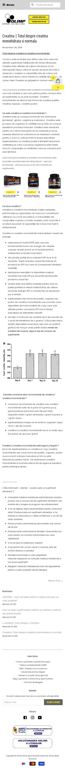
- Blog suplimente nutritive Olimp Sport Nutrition (32, 678)
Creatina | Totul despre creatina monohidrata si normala (31, 632)
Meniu (10, 5)
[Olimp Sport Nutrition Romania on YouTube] (40, 718)
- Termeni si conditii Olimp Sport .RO (32, 675)
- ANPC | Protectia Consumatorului (32, 668)
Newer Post (54, 580)
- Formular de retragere (32, 682)
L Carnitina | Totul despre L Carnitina (20, 622)
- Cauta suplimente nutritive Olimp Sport (32, 661)
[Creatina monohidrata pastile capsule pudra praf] (32, 196)
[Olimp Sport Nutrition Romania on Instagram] (32, 718)
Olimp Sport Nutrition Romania (35, 755)
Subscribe (53, 702)
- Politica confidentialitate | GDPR (33, 665)
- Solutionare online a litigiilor (32, 672)
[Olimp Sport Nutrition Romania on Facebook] (25, 718)
